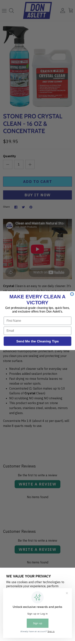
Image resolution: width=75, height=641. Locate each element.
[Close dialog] (72, 294)
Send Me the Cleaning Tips (37, 341)
